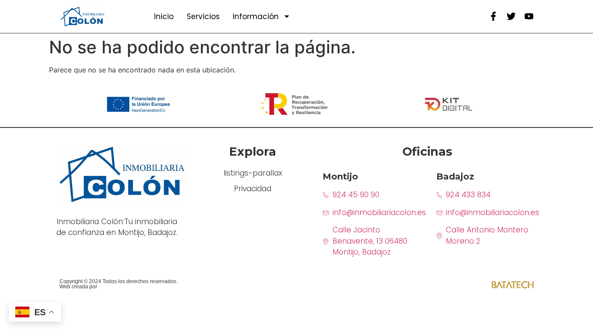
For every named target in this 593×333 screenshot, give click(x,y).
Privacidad (252, 188)
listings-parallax (253, 173)
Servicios (203, 16)
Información (256, 16)
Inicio (164, 16)
